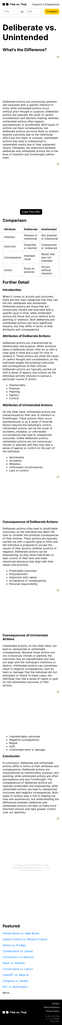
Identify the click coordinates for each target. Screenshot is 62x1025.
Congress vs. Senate (15, 980)
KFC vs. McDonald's (15, 986)
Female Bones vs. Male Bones (21, 933)
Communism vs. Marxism (18, 957)
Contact (55, 1003)
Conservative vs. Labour (18, 969)
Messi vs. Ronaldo (14, 963)
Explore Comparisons (45, 4)
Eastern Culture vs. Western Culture (25, 939)
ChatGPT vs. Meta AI (16, 975)
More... (7, 992)
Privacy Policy (52, 1011)
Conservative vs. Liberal (18, 951)
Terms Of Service (51, 1007)
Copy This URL (31, 211)
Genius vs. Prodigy (14, 945)
